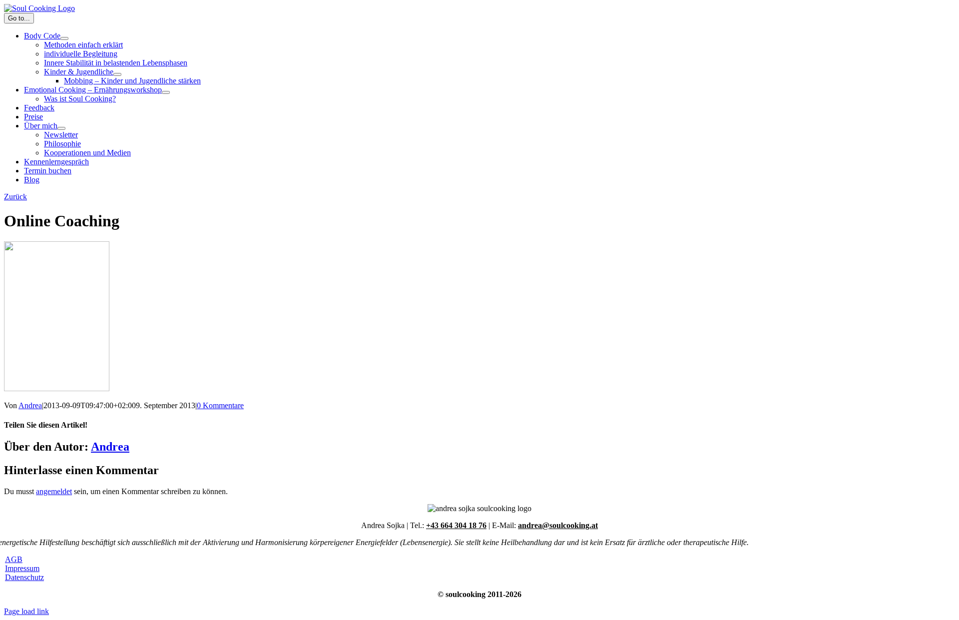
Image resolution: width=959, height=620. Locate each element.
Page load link (26, 611)
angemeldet (54, 491)
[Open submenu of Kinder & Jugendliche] (117, 74)
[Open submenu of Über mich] (61, 128)
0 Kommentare (220, 405)
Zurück (15, 196)
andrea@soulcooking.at (558, 525)
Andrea (30, 405)
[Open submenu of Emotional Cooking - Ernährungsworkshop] (166, 92)
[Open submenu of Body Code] (64, 38)
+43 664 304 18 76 (456, 525)
